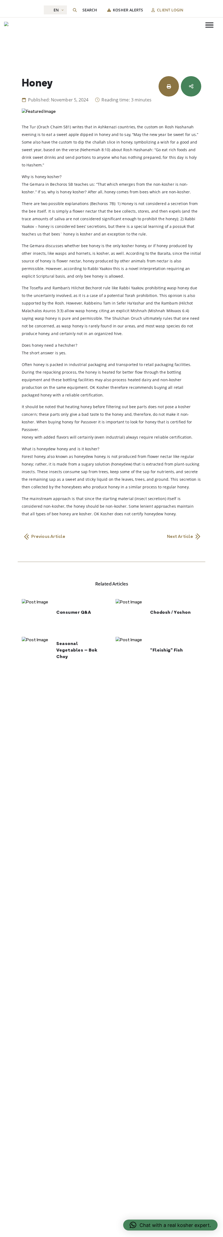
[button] (170, 1225)
